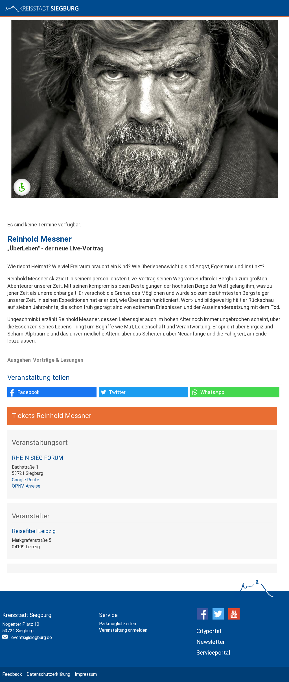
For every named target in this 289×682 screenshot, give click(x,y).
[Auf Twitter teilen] (143, 392)
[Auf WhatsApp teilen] (234, 392)
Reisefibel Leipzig (34, 531)
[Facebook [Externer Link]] (202, 618)
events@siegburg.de (31, 637)
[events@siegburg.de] (5, 637)
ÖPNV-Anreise (26, 486)
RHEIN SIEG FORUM (37, 457)
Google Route (25, 479)
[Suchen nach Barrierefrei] (22, 187)
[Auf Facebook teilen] (52, 392)
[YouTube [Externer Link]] (234, 618)
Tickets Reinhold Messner (51, 416)
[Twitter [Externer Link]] (218, 618)
